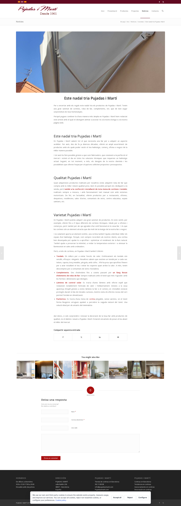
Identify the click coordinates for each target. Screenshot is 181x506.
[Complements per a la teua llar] (2, 253)
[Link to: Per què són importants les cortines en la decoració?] (136, 370)
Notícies (20, 21)
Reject (130, 497)
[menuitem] (102, 11)
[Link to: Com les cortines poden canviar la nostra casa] (155, 370)
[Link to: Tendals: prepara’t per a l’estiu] (63, 370)
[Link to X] (163, 2)
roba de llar (75, 275)
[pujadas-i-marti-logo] (37, 11)
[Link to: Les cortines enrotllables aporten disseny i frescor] (44, 370)
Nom (73, 412)
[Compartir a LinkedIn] (100, 337)
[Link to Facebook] (159, 2)
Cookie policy (60, 500)
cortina (92, 299)
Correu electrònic (77, 420)
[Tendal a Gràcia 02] (90, 62)
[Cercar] (162, 11)
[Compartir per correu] (118, 337)
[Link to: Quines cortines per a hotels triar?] (26, 370)
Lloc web (74, 428)
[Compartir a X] (81, 337)
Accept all (117, 497)
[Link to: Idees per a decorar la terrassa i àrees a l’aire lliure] (118, 370)
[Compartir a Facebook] (63, 337)
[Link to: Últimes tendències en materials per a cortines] (81, 370)
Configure (142, 497)
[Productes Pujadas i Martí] (179, 253)
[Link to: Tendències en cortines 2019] (99, 370)
